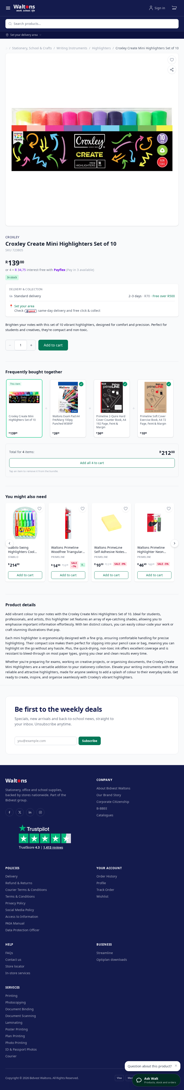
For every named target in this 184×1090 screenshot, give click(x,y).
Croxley (12, 237)
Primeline (58, 557)
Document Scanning (20, 1016)
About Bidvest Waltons (113, 788)
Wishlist (102, 896)
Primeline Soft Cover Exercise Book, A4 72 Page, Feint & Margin (153, 420)
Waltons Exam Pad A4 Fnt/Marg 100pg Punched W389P (66, 420)
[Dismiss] (175, 1065)
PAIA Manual (14, 923)
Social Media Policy (19, 910)
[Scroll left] (9, 543)
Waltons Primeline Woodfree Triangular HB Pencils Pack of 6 (66, 549)
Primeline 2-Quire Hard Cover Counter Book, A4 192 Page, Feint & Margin (111, 422)
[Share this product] (172, 70)
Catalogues (104, 815)
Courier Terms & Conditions (26, 890)
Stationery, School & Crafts (32, 48)
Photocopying (15, 1002)
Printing (11, 995)
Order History (106, 876)
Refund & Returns (18, 883)
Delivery (11, 876)
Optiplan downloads (111, 959)
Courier (11, 1056)
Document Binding (19, 1009)
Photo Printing (16, 1043)
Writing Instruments (72, 48)
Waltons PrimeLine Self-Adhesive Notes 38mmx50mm (109, 549)
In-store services (17, 973)
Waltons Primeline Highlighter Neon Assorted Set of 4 (151, 549)
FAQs (9, 953)
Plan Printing (15, 1036)
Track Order (105, 890)
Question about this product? (150, 1066)
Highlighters (101, 48)
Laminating (13, 1022)
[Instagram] (40, 812)
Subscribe (89, 741)
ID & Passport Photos (21, 1049)
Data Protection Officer (22, 930)
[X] (20, 812)
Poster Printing (16, 1029)
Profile (101, 883)
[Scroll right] (175, 543)
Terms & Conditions (20, 896)
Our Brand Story (108, 795)
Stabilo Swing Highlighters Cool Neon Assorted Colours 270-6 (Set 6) (23, 549)
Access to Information (21, 916)
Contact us (13, 959)
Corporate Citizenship (112, 802)
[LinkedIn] (30, 812)
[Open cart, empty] (174, 8)
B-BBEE (101, 808)
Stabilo (13, 557)
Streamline (104, 953)
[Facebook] (9, 812)
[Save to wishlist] (172, 60)
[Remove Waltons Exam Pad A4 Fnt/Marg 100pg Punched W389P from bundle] (68, 397)
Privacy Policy (15, 903)
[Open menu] (8, 8)
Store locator (14, 966)
